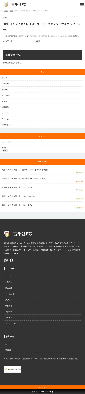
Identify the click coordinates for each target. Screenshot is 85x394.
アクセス (5, 119)
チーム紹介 (6, 95)
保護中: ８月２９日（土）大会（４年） (17, 205)
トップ (4, 78)
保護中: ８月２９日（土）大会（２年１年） (19, 196)
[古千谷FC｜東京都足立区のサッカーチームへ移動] (1, 11)
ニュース (6, 142)
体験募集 (5, 107)
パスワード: (8, 41)
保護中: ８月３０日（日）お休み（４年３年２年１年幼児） (25, 170)
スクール (5, 113)
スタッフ (5, 101)
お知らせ (5, 83)
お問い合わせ (7, 125)
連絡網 (5, 17)
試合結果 (5, 89)
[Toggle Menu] (82, 4)
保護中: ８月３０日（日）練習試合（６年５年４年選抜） (24, 178)
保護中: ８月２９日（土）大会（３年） (17, 187)
